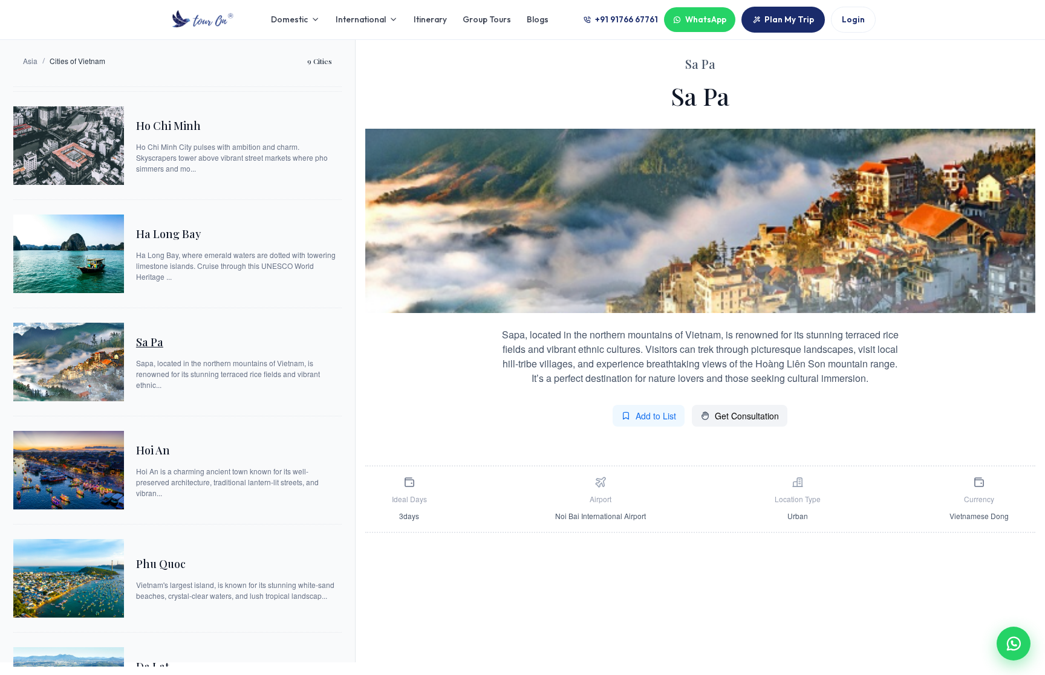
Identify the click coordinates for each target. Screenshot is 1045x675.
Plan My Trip (789, 19)
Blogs (538, 19)
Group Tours (487, 19)
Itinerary (430, 19)
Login (853, 19)
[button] (1013, 643)
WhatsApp (705, 19)
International (361, 19)
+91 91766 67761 (626, 19)
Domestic (289, 19)
